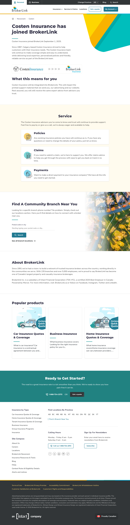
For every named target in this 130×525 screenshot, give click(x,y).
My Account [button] (110, 9)
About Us (16, 443)
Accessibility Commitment (59, 485)
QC (89, 414)
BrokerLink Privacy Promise (35, 485)
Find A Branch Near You (59, 419)
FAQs (14, 465)
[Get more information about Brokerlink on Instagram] (63, 453)
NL (65, 414)
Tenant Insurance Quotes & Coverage (27, 422)
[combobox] (33, 228)
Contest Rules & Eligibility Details (26, 468)
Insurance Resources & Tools (23, 458)
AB (49, 414)
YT (97, 414)
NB (61, 414)
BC (53, 414)
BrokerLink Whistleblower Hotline (86, 485)
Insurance (16, 432)
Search (20, 235)
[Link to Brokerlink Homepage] (13, 18)
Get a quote (95, 9)
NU (77, 414)
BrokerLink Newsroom (21, 454)
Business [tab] (35, 2)
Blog (104, 2)
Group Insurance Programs (23, 429)
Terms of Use (17, 485)
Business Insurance (20, 425)
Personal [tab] (20, 2)
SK (93, 414)
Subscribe (91, 446)
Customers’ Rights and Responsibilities (58, 489)
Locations (83, 9)
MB (57, 414)
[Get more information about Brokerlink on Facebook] (50, 453)
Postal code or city (19, 225)
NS (73, 414)
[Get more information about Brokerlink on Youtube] (59, 453)
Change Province (84, 2)
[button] (96, 2)
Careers (15, 447)
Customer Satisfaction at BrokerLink (26, 489)
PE (85, 414)
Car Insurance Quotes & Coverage (25, 414)
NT (69, 414)
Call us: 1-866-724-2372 (62, 446)
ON (81, 414)
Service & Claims (71, 9)
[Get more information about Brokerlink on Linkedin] (54, 453)
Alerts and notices (19, 472)
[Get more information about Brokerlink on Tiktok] (68, 453)
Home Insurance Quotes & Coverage (26, 418)
